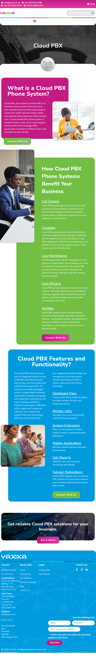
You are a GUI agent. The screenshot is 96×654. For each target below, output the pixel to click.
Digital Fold (12, 652)
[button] (35, 21)
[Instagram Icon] (91, 4)
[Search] (92, 13)
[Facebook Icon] (88, 4)
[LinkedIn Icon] (94, 4)
